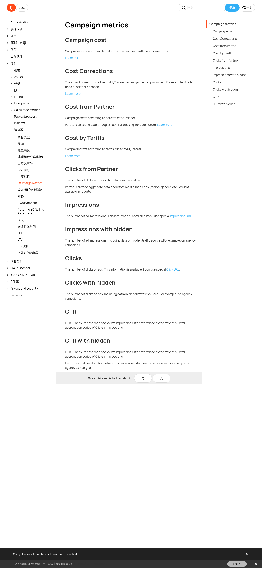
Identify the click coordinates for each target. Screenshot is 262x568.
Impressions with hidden (229, 75)
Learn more (73, 58)
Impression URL (181, 216)
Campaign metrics (222, 24)
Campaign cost (223, 31)
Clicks (217, 82)
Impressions (221, 68)
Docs (22, 8)
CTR (216, 97)
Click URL (172, 269)
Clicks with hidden (225, 89)
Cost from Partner (225, 46)
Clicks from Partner (226, 60)
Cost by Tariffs (223, 53)
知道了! (237, 564)
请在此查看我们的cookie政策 (90, 564)
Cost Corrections (225, 38)
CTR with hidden (224, 104)
